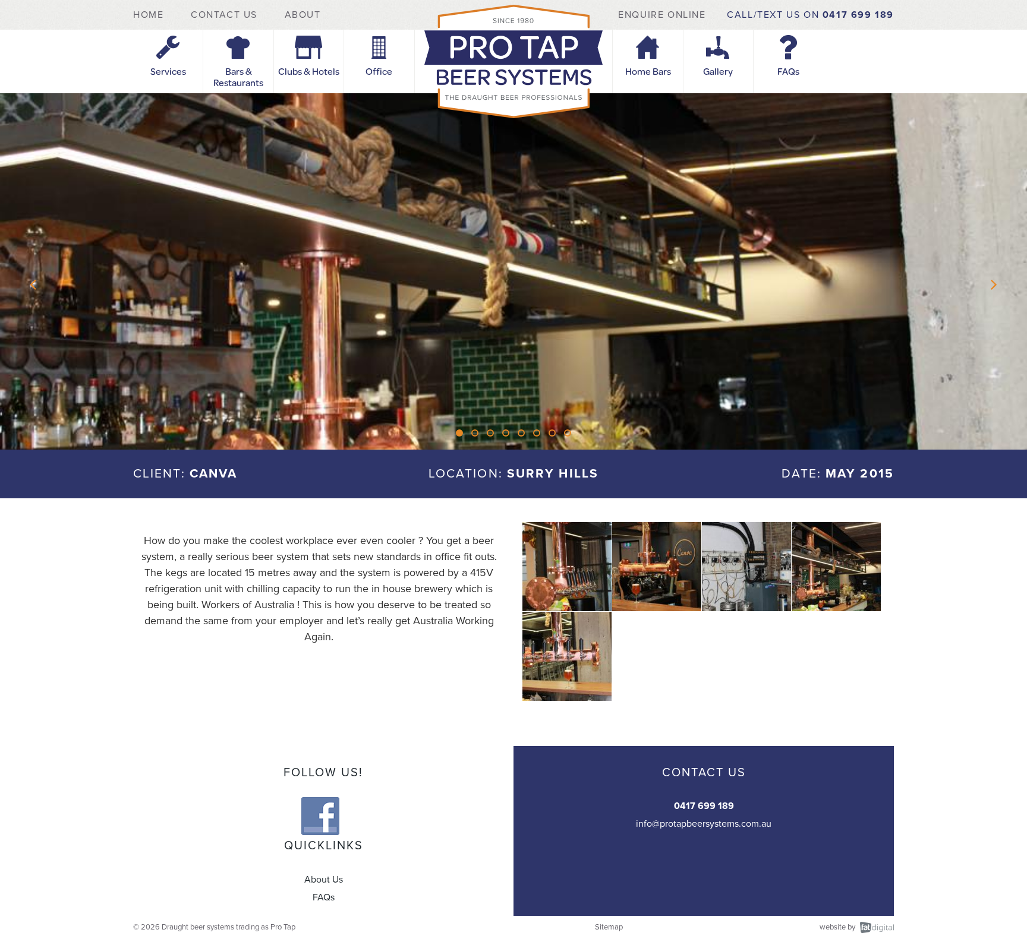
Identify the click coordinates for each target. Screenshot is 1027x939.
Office (379, 71)
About (303, 15)
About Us (323, 880)
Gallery (718, 71)
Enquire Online (661, 15)
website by (837, 927)
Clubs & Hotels (308, 71)
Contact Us (224, 15)
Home (150, 15)
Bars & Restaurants (238, 76)
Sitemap (609, 927)
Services (168, 71)
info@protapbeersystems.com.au (703, 824)
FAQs (788, 71)
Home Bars (648, 71)
